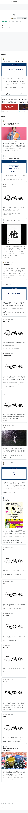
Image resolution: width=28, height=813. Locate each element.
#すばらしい (9, 741)
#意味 (10, 214)
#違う (8, 574)
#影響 (7, 709)
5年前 (14, 746)
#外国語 (14, 87)
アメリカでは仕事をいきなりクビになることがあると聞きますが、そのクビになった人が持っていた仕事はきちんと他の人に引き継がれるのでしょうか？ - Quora (9, 101)
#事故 (15, 384)
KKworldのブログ (8, 282)
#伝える (13, 386)
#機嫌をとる (16, 348)
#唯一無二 (8, 538)
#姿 (23, 455)
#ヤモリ (6, 455)
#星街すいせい (17, 311)
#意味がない (5, 214)
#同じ (11, 179)
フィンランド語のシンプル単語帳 (11, 58)
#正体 (10, 455)
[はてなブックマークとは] (9, 94)
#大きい (4, 179)
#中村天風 (7, 255)
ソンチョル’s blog (8, 497)
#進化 (7, 673)
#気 (12, 673)
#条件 (8, 179)
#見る (7, 640)
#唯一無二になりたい (15, 538)
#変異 (21, 542)
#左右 (20, 608)
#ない (13, 214)
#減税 (7, 213)
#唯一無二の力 (14, 540)
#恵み (4, 576)
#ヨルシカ (5, 314)
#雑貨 (12, 779)
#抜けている (5, 542)
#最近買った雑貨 (6, 779)
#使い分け (9, 150)
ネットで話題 (11, 21)
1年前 (16, 121)
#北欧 (11, 87)
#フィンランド (6, 87)
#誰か (17, 608)
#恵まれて (22, 574)
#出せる (17, 179)
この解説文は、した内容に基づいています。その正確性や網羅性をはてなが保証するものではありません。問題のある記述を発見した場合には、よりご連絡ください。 (7, 28)
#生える (20, 455)
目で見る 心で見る (8, 425)
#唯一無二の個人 (6, 540)
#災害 (18, 384)
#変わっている (14, 574)
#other (4, 88)
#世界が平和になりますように (9, 492)
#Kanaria (11, 311)
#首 (3, 455)
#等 (6, 150)
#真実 (4, 608)
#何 (16, 741)
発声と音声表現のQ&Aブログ (10, 156)
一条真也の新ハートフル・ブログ (11, 220)
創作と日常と (7, 262)
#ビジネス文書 (15, 150)
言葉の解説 (4, 21)
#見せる (11, 457)
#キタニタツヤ (11, 312)
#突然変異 (17, 542)
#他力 (16, 255)
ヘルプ (11, 805)
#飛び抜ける (11, 542)
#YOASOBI (5, 312)
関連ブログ (18, 21)
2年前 (12, 184)
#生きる (4, 741)
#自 (6, 277)
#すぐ (8, 457)
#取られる (16, 673)
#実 (18, 574)
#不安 (4, 386)
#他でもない (18, 418)
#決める (11, 418)
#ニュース (5, 384)
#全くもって (17, 213)
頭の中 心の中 (7, 184)
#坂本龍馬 (12, 255)
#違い (4, 538)
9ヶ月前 (19, 58)
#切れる (4, 457)
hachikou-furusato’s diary (9, 121)
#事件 (12, 384)
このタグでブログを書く (21, 18)
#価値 (7, 418)
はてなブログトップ (21, 805)
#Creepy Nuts (6, 311)
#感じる (11, 608)
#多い (7, 386)
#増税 (12, 213)
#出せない (22, 179)
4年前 (12, 645)
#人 (6, 348)
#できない (18, 707)
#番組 (9, 384)
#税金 (4, 213)
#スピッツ (22, 312)
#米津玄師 (17, 312)
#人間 (4, 277)
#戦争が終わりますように (10, 490)
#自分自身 (5, 420)
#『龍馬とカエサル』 (7, 257)
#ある (18, 741)
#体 (10, 673)
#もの (10, 640)
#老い (4, 673)
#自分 (8, 348)
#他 (17, 87)
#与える (11, 709)
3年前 (12, 353)
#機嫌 (12, 348)
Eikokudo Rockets (8, 746)
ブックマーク (5, 98)
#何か (4, 709)
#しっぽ (16, 455)
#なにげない (8, 707)
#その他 (21, 87)
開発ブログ (15, 805)
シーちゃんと (7, 462)
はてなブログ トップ (6, 11)
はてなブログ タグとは (5, 805)
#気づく (22, 673)
